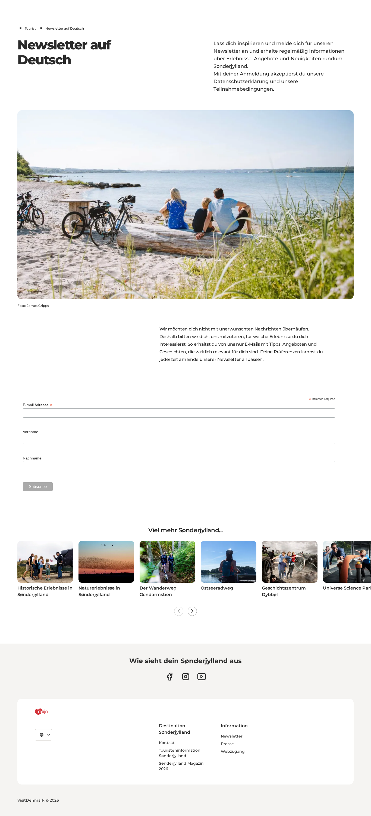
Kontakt (167, 742)
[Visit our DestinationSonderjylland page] (169, 676)
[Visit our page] (185, 676)
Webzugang (233, 751)
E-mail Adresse (37, 405)
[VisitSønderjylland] (51, 711)
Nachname (32, 458)
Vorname (30, 432)
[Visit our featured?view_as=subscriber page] (201, 676)
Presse (227, 743)
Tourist (30, 28)
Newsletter (232, 736)
